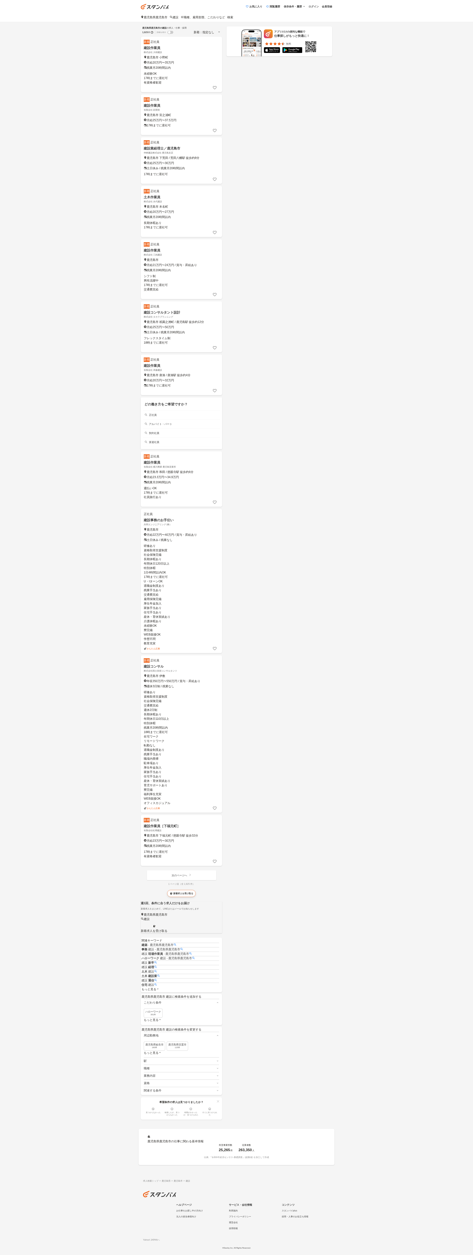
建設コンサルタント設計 (162, 312)
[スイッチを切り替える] (170, 32)
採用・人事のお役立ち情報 (295, 1216)
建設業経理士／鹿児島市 (162, 148)
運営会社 (233, 1222)
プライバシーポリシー (240, 1216)
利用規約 (233, 1210)
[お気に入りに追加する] (214, 87)
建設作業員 (152, 48)
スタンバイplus (289, 1210)
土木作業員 (152, 197)
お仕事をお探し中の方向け (189, 1210)
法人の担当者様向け (186, 1216)
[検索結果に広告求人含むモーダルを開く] (152, 32)
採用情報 (233, 1228)
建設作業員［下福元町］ (162, 826)
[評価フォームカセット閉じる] (218, 1101)
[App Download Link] (272, 50)
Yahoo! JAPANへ (151, 1240)
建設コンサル (154, 666)
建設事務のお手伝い (159, 520)
